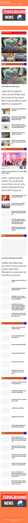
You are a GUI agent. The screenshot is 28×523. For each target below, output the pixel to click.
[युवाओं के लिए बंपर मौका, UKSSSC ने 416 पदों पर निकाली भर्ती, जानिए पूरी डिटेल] (5, 448)
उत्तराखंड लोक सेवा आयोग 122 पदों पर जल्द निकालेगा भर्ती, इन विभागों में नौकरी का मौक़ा (18, 456)
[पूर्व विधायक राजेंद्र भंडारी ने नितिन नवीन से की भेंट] (5, 283)
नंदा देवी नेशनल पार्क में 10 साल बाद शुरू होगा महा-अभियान (18, 400)
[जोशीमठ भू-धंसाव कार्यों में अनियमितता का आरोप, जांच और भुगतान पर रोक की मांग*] (5, 143)
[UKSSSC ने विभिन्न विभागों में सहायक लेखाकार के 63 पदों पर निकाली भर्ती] (5, 465)
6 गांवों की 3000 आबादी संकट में (17, 408)
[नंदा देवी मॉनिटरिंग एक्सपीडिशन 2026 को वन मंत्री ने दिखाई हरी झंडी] (5, 393)
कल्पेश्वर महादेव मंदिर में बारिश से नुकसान (20, 33)
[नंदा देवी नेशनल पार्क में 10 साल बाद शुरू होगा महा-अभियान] (5, 402)
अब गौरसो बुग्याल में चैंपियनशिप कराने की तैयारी (11, 258)
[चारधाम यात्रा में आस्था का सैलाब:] (5, 364)
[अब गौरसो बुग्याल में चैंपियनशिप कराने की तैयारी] (14, 247)
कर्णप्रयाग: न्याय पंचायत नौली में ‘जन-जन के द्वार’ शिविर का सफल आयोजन (14, 172)
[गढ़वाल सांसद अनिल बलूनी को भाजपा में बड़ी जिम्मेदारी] (5, 111)
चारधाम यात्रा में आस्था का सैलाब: (17, 362)
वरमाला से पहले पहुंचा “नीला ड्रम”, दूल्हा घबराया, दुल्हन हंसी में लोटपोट (18, 196)
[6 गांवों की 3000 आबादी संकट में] (5, 410)
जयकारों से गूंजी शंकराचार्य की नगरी (18, 353)
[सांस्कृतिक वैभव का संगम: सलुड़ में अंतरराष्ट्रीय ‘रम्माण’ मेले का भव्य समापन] (5, 373)
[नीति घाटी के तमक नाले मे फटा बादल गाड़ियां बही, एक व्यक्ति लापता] (5, 135)
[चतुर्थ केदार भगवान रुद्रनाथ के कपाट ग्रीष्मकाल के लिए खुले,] (5, 329)
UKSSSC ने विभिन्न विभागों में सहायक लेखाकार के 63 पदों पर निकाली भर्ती (18, 464)
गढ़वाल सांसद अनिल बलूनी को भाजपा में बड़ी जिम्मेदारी (18, 109)
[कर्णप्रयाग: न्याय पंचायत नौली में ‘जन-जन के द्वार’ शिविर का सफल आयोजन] (14, 160)
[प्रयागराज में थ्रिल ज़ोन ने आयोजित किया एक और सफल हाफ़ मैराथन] (5, 206)
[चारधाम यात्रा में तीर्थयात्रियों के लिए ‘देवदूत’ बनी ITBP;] (5, 338)
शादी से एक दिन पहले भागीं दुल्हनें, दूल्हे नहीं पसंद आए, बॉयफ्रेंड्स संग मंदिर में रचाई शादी (18, 229)
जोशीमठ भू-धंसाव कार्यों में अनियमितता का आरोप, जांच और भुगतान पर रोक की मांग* (18, 142)
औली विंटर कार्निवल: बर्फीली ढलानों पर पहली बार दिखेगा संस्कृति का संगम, (18, 426)
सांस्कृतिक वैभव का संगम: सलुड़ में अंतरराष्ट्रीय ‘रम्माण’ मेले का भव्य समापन (17, 372)
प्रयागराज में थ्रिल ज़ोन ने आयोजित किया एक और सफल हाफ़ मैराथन (18, 204)
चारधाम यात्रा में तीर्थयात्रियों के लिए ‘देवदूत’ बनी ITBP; (18, 336)
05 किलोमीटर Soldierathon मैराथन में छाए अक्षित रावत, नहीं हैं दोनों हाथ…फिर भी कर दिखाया (18, 298)
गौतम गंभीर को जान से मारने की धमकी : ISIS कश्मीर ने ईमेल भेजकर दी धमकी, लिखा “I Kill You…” (18, 315)
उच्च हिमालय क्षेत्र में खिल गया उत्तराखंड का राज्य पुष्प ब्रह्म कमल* (18, 383)
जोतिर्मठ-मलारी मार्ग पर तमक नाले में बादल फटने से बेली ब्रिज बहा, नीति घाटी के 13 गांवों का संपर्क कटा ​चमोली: (18, 126)
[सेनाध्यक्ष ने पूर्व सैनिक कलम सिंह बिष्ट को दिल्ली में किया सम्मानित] (5, 290)
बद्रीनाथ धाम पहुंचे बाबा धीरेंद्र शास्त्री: (18, 344)
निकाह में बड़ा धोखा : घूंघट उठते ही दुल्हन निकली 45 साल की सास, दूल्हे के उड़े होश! (18, 213)
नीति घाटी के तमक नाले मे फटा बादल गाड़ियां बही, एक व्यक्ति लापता (18, 133)
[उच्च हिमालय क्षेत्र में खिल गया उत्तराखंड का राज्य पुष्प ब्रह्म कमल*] (5, 384)
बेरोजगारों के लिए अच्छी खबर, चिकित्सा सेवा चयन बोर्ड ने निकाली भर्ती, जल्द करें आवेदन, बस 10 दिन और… (18, 482)
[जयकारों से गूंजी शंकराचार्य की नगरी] (5, 355)
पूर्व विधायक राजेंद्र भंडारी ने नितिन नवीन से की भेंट (18, 281)
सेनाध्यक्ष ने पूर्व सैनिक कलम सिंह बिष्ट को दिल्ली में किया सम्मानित (18, 289)
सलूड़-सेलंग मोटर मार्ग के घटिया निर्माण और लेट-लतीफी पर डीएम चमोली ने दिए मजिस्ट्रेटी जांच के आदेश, (18, 118)
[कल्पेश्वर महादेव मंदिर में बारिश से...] (14, 45)
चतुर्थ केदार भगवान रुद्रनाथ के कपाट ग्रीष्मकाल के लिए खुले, (18, 328)
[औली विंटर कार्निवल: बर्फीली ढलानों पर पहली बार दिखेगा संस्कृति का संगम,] (5, 427)
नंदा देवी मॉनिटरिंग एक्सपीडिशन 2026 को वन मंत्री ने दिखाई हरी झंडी (18, 391)
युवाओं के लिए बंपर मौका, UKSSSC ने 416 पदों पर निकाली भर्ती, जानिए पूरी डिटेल (18, 447)
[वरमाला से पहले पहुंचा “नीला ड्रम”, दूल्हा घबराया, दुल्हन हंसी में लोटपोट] (5, 198)
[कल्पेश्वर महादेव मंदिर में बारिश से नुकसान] (14, 75)
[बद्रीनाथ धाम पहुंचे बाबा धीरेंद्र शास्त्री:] (5, 347)
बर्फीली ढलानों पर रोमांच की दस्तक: (17, 416)
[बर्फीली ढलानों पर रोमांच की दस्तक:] (5, 419)
